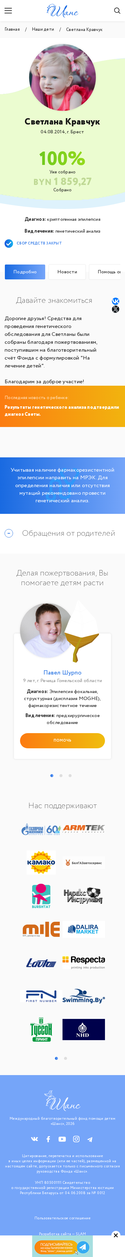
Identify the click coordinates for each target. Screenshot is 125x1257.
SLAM (81, 1234)
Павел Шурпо (62, 672)
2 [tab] (60, 775)
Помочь (63, 740)
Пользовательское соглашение (63, 1218)
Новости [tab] (67, 271)
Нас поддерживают (62, 806)
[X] (116, 309)
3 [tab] (70, 775)
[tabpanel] (62, 681)
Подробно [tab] (25, 271)
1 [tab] (51, 775)
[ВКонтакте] (115, 301)
